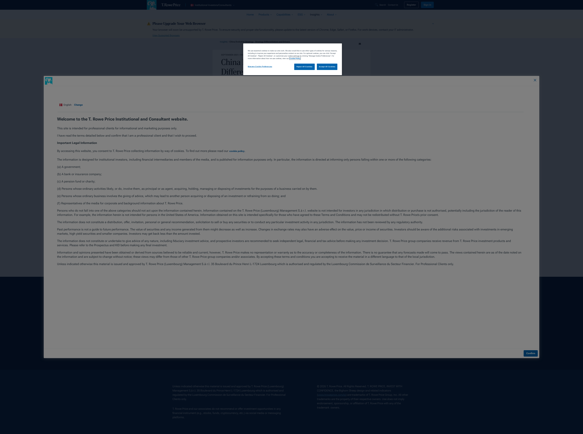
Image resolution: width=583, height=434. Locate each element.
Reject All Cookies (304, 67)
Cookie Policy (295, 58)
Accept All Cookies (327, 67)
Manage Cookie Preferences (260, 66)
